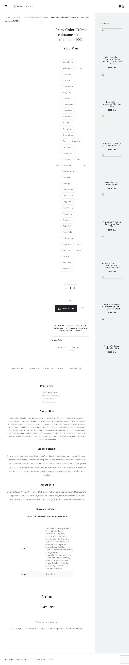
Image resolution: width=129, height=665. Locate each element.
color (58, 165)
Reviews (75, 368)
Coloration (17, 17)
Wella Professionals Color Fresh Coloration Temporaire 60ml (112, 306)
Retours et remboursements (54, 516)
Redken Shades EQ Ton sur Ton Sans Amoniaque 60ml (112, 265)
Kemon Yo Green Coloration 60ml (111, 347)
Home (7, 17)
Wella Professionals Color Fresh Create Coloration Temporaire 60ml (112, 60)
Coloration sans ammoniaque (36, 17)
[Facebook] (108, 659)
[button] (68, 62)
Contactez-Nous (38, 659)
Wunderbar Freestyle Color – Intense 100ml (112, 144)
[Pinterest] (119, 659)
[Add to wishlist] (82, 308)
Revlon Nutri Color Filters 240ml (112, 183)
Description (18, 368)
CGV (51, 659)
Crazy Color (77, 331)
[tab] (18, 368)
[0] (122, 6)
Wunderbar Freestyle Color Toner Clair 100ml (112, 224)
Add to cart (68, 308)
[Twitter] (102, 659)
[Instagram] (113, 659)
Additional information (41, 368)
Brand (61, 368)
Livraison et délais (34, 516)
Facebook (61, 347)
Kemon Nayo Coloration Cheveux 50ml (112, 104)
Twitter (75, 347)
